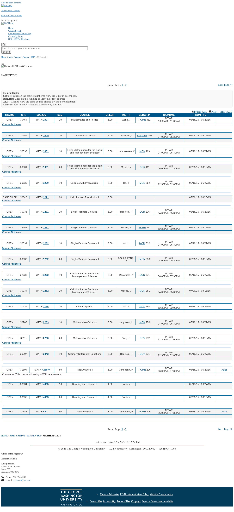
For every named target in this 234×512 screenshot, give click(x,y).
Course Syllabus (15, 36)
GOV (142, 338)
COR (142, 167)
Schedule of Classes (10, 10)
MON (142, 151)
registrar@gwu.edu (21, 480)
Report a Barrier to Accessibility (157, 501)
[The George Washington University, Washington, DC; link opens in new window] (71, 498)
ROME (142, 119)
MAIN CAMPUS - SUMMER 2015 (25, 436)
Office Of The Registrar (19, 39)
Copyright (136, 501)
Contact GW (96, 501)
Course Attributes (11, 124)
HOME (4, 436)
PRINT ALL (200, 111)
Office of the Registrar (11, 15)
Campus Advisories (109, 494)
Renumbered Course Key (19, 33)
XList (224, 369)
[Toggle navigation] (2, 64)
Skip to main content (11, 2)
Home (11, 28)
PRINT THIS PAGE (221, 111)
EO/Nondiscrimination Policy (134, 494)
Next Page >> (225, 84)
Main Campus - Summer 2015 (22, 57)
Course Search (14, 31)
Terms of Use (123, 501)
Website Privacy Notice (161, 494)
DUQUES (142, 135)
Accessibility (109, 501)
